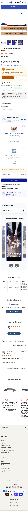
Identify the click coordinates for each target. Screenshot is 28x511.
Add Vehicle (8, 78)
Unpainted (5, 106)
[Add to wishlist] (24, 13)
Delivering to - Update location (13, 65)
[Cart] (26, 2)
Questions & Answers (14, 300)
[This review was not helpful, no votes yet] (24, 368)
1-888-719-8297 (11, 194)
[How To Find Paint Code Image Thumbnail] (20, 42)
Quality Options (6, 83)
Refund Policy (14, 505)
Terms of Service (14, 499)
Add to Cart (14, 180)
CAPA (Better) (11, 88)
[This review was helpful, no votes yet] (21, 368)
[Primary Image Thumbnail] (3, 42)
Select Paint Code (7, 109)
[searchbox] (8, 341)
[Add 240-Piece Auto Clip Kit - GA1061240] (23, 126)
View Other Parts (20, 78)
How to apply (14, 161)
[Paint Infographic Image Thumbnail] (14, 42)
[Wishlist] (22, 2)
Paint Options (6, 103)
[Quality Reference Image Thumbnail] (9, 42)
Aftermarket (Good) (11, 85)
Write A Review (14, 333)
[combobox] (19, 345)
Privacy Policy (14, 502)
